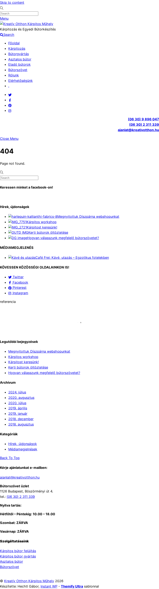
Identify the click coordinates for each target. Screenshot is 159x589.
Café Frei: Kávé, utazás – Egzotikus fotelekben (72, 257)
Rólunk (13, 75)
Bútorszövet (17, 70)
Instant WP (49, 586)
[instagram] (10, 110)
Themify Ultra (72, 586)
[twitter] (10, 94)
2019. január (17, 413)
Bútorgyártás (18, 54)
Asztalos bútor (19, 59)
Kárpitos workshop (41, 222)
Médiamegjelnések (22, 449)
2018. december (21, 419)
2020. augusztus (21, 397)
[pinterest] (10, 105)
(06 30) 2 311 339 (144, 124)
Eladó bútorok (19, 64)
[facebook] (10, 100)
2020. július (17, 403)
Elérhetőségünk (20, 81)
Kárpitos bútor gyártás (18, 556)
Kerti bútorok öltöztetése (48, 232)
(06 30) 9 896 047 (143, 119)
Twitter (18, 277)
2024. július (17, 392)
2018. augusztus (21, 424)
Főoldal (14, 43)
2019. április (17, 408)
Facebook (20, 282)
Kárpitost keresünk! (42, 227)
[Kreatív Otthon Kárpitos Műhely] (26, 24)
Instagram (20, 293)
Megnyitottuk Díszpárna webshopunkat (88, 216)
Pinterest (19, 287)
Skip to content (12, 2)
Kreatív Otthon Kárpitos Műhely (29, 581)
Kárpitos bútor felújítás (18, 551)
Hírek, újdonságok (22, 444)
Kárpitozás (16, 48)
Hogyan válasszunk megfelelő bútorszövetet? (63, 238)
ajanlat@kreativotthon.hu (138, 130)
